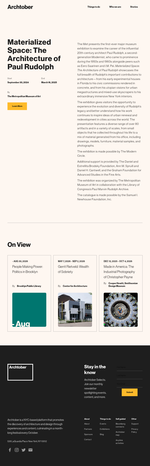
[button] (94, 7)
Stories (134, 6)
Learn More (17, 106)
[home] (20, 7)
